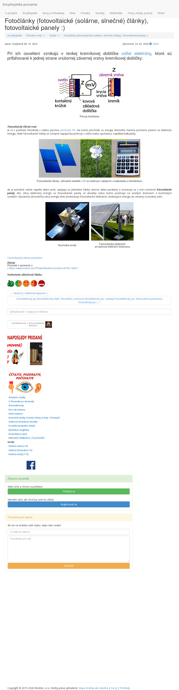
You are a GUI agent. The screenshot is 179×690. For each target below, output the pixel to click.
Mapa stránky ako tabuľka (93, 688)
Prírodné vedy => (35, 35)
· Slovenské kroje (16, 405)
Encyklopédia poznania (20, 4)
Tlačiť (155, 43)
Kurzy (114, 688)
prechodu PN (68, 130)
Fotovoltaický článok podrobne (24, 257)
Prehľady (125, 688)
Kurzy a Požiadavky (53, 13)
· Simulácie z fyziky (16, 397)
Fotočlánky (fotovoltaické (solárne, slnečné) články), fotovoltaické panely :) (106, 35)
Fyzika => (54, 35)
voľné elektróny (136, 53)
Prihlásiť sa (69, 491)
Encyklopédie (30, 13)
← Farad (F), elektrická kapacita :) (29, 293)
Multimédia (116, 13)
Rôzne (161, 13)
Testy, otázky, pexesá (140, 13)
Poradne (85, 13)
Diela (72, 13)
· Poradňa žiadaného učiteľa (21, 425)
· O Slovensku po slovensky (21, 401)
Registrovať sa (69, 504)
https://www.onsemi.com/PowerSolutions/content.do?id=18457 (43, 268)
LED (83, 181)
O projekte (11, 13)
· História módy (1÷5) (18, 454)
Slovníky (100, 13)
